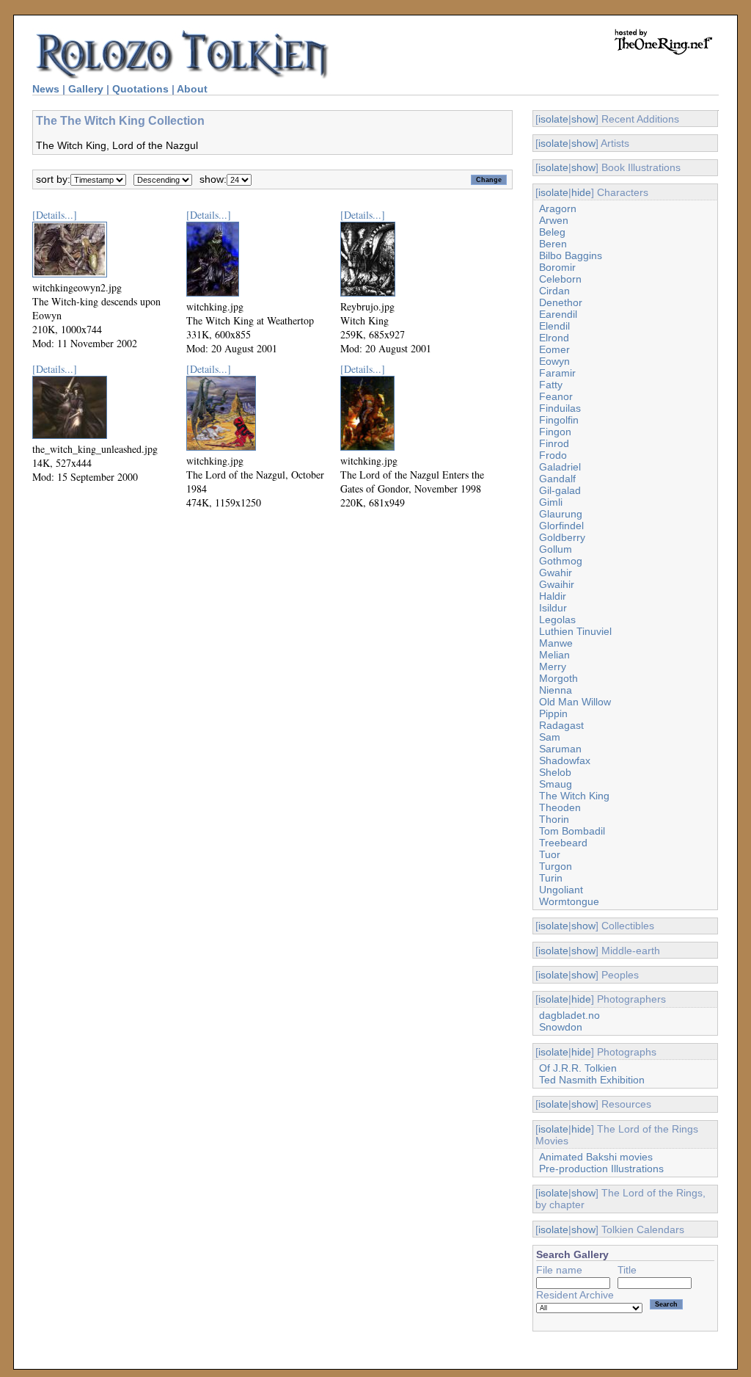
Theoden (560, 807)
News (45, 89)
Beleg (552, 232)
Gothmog (560, 561)
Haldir (552, 596)
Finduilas (560, 408)
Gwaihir (556, 584)
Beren (553, 244)
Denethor (560, 302)
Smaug (555, 784)
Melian (554, 655)
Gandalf (557, 478)
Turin (551, 878)
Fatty (551, 384)
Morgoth (558, 678)
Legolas (557, 619)
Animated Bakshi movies (596, 1157)
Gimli (551, 502)
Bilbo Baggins (570, 255)
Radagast (561, 725)
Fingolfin (559, 420)
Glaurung (560, 514)
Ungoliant (561, 889)
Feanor (556, 396)
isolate (553, 119)
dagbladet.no (569, 1015)
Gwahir (555, 572)
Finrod (554, 443)
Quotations (140, 89)
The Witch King (574, 796)
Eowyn (554, 361)
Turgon (555, 866)
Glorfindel (561, 525)
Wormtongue (569, 901)
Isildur (553, 608)
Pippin (553, 713)
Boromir (557, 267)
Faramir (557, 373)
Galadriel (560, 467)
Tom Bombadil (572, 831)
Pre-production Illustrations (601, 1168)
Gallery (85, 89)
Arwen (553, 220)
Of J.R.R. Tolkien (578, 1068)
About (192, 89)
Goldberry (562, 537)
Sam (549, 737)
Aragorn (557, 208)
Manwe (556, 643)
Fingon (555, 431)
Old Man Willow (575, 702)
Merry (552, 666)
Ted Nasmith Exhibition (592, 1080)
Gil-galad (560, 490)
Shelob (555, 772)
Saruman (560, 749)
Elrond (554, 338)
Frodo (553, 455)
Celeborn (560, 279)
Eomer (554, 349)
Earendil (558, 314)
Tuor (549, 854)
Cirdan (554, 291)
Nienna (555, 690)
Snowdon (560, 1027)
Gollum (555, 549)
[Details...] (54, 215)
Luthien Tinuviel (575, 631)
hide (581, 192)
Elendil (554, 326)
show (583, 119)
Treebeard (563, 843)
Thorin (554, 819)
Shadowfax (564, 760)
